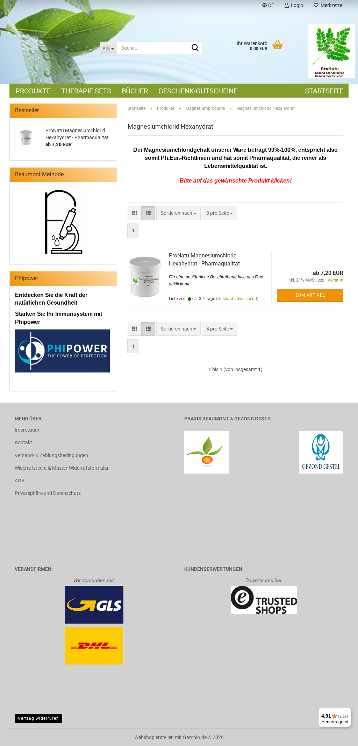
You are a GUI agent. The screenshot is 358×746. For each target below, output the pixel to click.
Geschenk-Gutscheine (197, 91)
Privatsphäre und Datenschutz (48, 493)
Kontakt (23, 442)
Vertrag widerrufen (38, 718)
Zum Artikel (310, 295)
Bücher (135, 91)
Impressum (27, 430)
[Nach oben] (338, 735)
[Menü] (347, 712)
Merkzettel (330, 5)
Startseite (324, 91)
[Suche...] (195, 48)
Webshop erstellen (154, 737)
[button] (268, 6)
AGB (19, 480)
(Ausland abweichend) (237, 298)
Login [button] (296, 5)
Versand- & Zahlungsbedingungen (51, 455)
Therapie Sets (86, 91)
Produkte (33, 91)
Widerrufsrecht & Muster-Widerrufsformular (62, 468)
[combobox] (178, 213)
